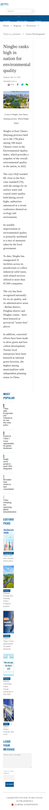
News (37, 21)
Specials (8, 28)
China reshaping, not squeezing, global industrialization (7, 506)
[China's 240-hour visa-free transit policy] (8, 539)
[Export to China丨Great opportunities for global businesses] (8, 622)
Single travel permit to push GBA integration (7, 464)
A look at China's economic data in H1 (8, 729)
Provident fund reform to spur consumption (7, 484)
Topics (25, 28)
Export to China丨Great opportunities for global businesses (7, 442)
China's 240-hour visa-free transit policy (8, 558)
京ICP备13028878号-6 (24, 801)
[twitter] (22, 84)
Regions (8, 34)
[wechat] (27, 84)
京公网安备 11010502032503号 (26, 805)
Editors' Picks (8, 521)
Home (6, 21)
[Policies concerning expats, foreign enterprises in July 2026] (8, 665)
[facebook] (17, 84)
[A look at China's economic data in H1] (8, 710)
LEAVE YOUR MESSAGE (9, 745)
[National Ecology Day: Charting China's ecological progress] (8, 577)
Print (12, 84)
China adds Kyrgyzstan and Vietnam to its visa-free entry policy (7, 416)
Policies (22, 21)
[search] (32, 11)
